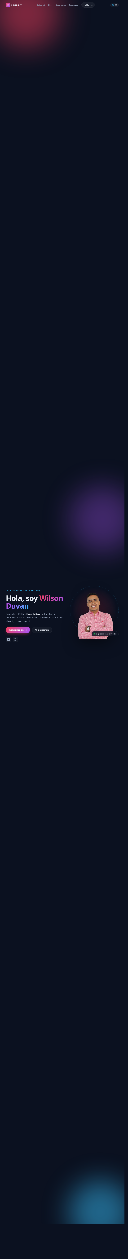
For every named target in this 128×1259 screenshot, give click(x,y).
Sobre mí (41, 5)
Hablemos (88, 5)
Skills (50, 5)
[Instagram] (15, 639)
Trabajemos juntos (18, 630)
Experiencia (61, 5)
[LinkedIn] (8, 639)
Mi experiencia (42, 630)
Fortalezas (73, 5)
